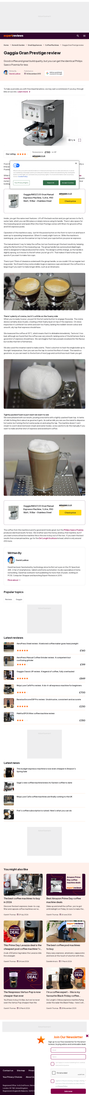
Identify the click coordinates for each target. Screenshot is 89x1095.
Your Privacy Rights (21, 183)
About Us (30, 1077)
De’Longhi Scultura (48, 538)
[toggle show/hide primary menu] (84, 36)
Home (6, 45)
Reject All (50, 183)
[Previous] (8, 123)
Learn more (22, 91)
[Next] (81, 123)
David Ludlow (14, 74)
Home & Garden (18, 45)
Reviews (8, 599)
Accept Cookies (68, 183)
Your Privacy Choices (12, 1077)
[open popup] (79, 140)
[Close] (76, 163)
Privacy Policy (62, 1086)
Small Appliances (35, 45)
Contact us (8, 1070)
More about (13, 580)
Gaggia (19, 599)
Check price (70, 201)
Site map (21, 1070)
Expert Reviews (11, 35)
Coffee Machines (52, 45)
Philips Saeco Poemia (73, 530)
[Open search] (78, 36)
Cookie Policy (22, 176)
